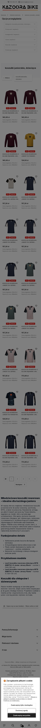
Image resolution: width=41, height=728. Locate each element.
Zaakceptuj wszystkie (21, 715)
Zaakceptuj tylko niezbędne (22, 705)
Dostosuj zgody (22, 710)
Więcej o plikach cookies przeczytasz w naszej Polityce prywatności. (20, 699)
